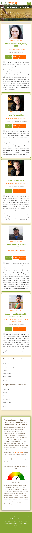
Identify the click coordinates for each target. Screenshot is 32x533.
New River (5, 396)
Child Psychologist (7, 373)
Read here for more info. (16, 527)
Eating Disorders (7, 376)
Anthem (5, 392)
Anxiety (5, 370)
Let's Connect (9, 56)
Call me (15, 56)
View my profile (22, 56)
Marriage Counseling (8, 367)
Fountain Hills (6, 399)
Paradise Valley (7, 402)
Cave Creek (6, 389)
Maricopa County (19, 452)
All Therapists (6, 363)
